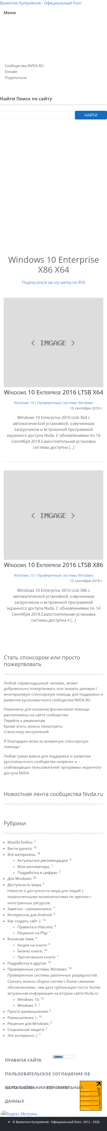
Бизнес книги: (32, 950)
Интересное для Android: (31, 914)
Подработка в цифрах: (38, 872)
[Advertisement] (53, 193)
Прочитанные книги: (37, 956)
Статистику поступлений (26, 731)
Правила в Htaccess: (36, 926)
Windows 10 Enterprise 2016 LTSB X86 (53, 565)
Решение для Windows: (29, 1023)
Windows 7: (28, 1005)
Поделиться (15, 77)
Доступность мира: (25, 884)
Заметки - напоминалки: (31, 908)
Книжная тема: (22, 938)
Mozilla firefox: (21, 842)
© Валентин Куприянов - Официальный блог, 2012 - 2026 (56, 1122)
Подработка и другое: (29, 963)
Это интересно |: (24, 1035)
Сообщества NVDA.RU (24, 65)
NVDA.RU (82, 699)
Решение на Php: (34, 932)
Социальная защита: (27, 1029)
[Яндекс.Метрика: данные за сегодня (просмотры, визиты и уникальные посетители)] (19, 1114)
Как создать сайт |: (26, 920)
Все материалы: (23, 854)
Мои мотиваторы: (35, 866)
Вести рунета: (21, 848)
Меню (10, 12)
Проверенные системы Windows (65, 402)
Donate (11, 71)
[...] (71, 447)
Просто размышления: (29, 1011)
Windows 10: (30, 999)
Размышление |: (24, 1017)
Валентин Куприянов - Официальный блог (41, 3)
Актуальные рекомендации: (44, 860)
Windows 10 (24, 402)
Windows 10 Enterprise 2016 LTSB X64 (53, 392)
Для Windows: (21, 878)
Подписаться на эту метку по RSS (53, 282)
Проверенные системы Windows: (39, 969)
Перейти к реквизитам (24, 720)
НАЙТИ (91, 115)
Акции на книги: (33, 944)
